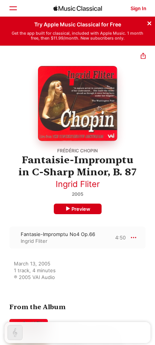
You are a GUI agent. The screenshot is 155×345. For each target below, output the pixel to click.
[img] (77, 8)
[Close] (149, 22)
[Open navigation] (13, 8)
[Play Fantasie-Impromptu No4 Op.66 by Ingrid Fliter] (5, 238)
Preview (80, 209)
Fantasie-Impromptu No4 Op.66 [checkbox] (58, 234)
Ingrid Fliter (78, 184)
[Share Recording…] (143, 56)
